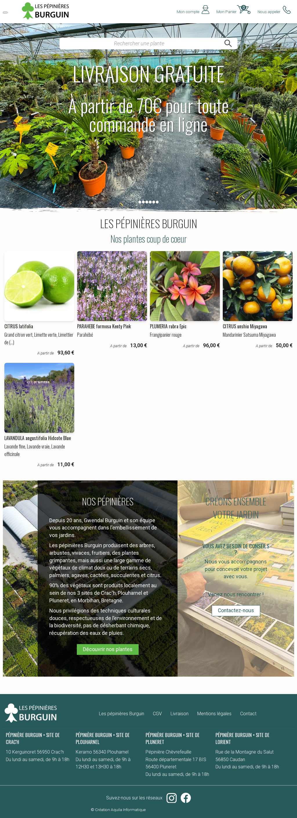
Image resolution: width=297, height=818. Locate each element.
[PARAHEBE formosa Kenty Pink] (112, 286)
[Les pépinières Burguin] (48, 19)
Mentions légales (214, 713)
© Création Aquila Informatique (118, 809)
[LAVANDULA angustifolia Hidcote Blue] (39, 398)
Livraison (180, 713)
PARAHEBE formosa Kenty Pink (104, 326)
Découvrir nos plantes (108, 649)
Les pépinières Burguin (121, 713)
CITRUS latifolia (18, 326)
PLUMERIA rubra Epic (168, 326)
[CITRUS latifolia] (39, 286)
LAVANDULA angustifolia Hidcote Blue (37, 438)
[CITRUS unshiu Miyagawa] (258, 286)
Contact (248, 713)
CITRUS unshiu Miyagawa (245, 326)
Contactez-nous (236, 610)
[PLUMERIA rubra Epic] (185, 286)
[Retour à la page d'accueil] (30, 723)
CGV (157, 713)
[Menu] (5, 12)
